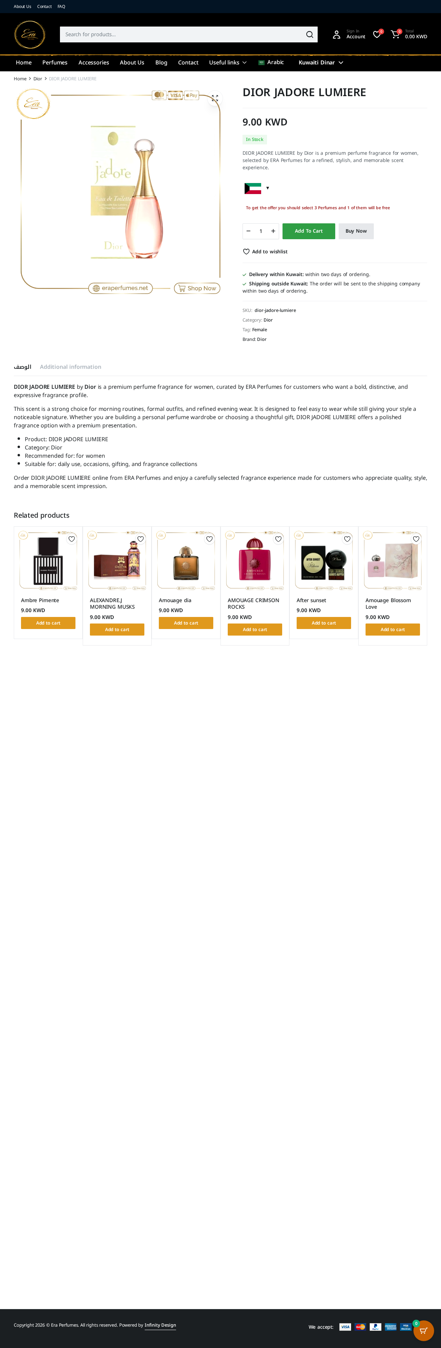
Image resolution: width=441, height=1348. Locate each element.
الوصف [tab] (22, 367)
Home (23, 62)
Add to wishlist (269, 251)
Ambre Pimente (40, 600)
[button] (408, 34)
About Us (22, 6)
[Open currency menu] (341, 63)
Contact (44, 6)
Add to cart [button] (48, 623)
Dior (37, 79)
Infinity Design (160, 1325)
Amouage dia (175, 600)
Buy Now (356, 231)
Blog (161, 62)
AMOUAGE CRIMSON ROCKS (253, 604)
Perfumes (55, 62)
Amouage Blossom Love (388, 604)
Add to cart (308, 231)
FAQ (61, 6)
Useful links (224, 62)
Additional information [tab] (70, 367)
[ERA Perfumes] (30, 34)
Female (259, 329)
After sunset (311, 600)
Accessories (94, 62)
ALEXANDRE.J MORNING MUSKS (112, 604)
